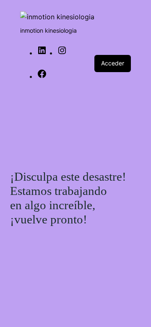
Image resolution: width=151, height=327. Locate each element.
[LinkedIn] (42, 53)
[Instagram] (62, 53)
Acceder (112, 63)
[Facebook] (42, 76)
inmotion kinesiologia (48, 30)
